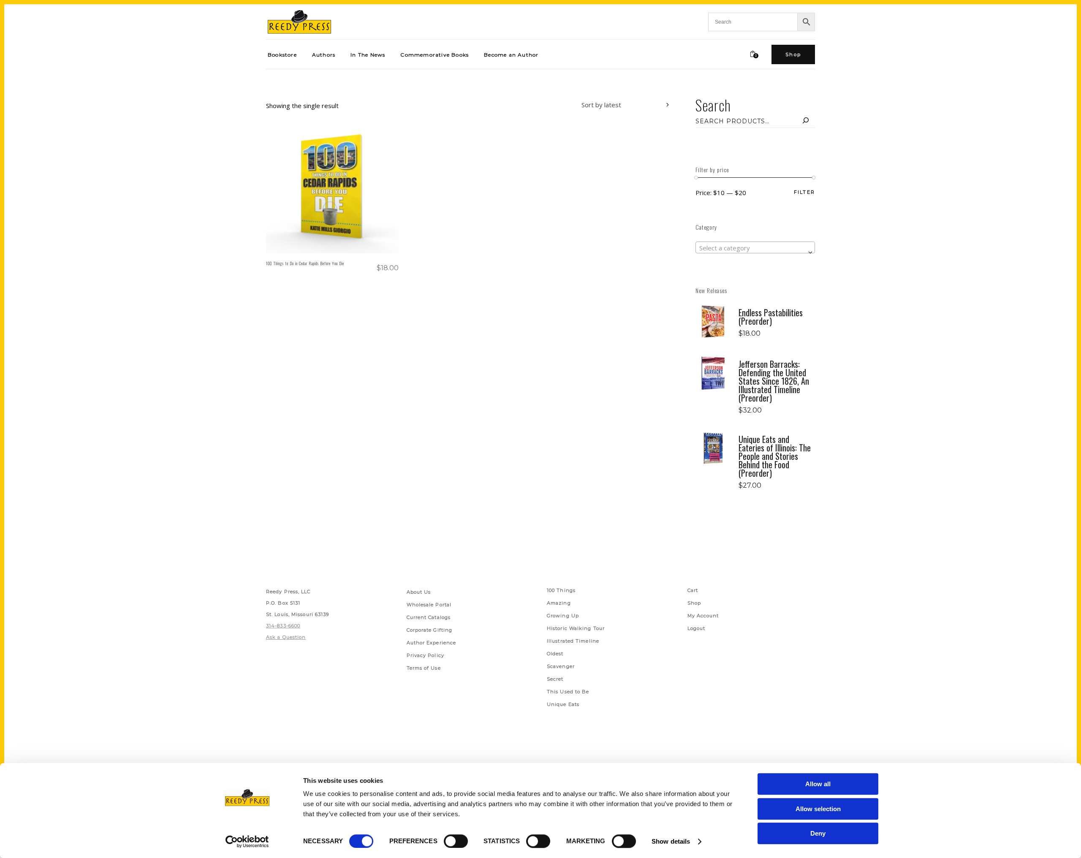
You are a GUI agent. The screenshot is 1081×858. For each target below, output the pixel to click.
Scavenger (561, 666)
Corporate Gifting (430, 630)
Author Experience (431, 643)
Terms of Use (424, 668)
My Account (703, 616)
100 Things (561, 590)
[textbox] (755, 248)
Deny (818, 833)
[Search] (805, 121)
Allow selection (818, 808)
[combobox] (619, 106)
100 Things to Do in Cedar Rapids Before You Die (305, 263)
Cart (692, 590)
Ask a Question (286, 637)
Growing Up (563, 616)
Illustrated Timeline (573, 641)
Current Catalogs (429, 617)
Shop (694, 603)
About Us (419, 592)
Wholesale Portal (429, 605)
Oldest (555, 654)
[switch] (456, 841)
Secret (555, 679)
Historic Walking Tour (576, 628)
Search (713, 105)
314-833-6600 (283, 626)
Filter (804, 192)
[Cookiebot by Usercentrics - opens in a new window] (247, 841)
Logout (696, 628)
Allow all (818, 783)
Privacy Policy (425, 655)
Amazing (559, 603)
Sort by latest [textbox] (601, 104)
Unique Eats (563, 704)
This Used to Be (568, 692)
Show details (671, 841)
